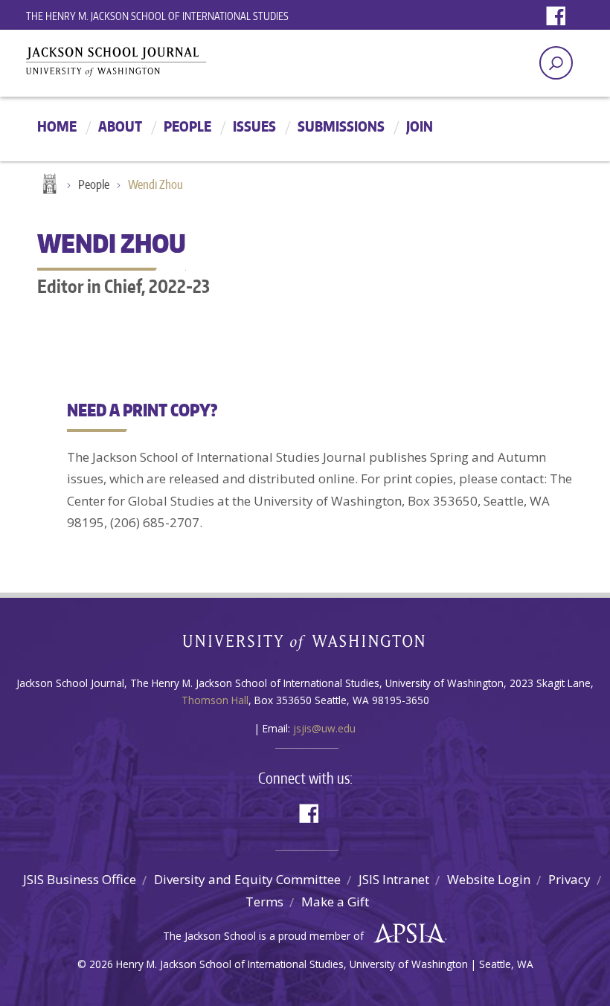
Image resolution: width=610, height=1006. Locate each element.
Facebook (559, 17)
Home (57, 126)
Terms (264, 901)
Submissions (341, 126)
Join (419, 126)
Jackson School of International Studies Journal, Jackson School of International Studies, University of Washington (156, 65)
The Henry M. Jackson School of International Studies (157, 16)
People (187, 126)
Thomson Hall (215, 700)
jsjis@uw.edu (324, 728)
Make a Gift (335, 901)
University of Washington (305, 646)
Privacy (569, 879)
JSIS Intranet (394, 879)
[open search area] (556, 63)
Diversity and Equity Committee (247, 879)
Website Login (488, 879)
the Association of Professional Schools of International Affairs (406, 933)
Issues (254, 126)
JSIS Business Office (79, 879)
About (120, 126)
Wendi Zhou (155, 184)
